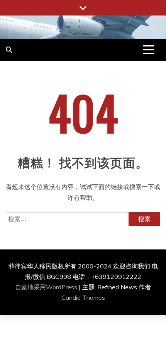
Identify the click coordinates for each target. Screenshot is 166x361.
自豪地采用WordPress (47, 287)
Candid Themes (83, 297)
